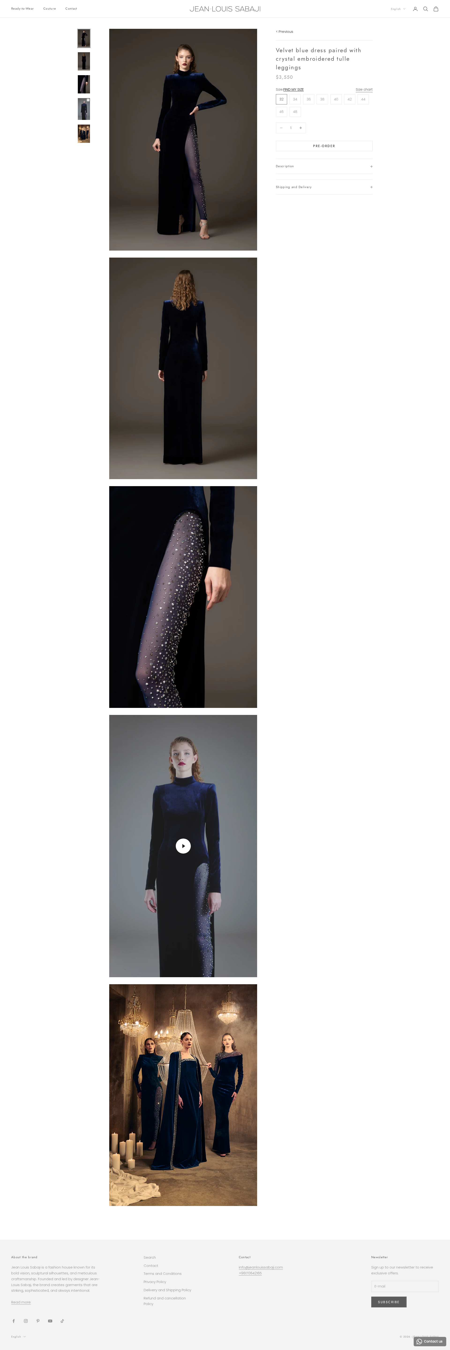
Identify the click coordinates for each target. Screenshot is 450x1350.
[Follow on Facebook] (13, 1321)
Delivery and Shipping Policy (167, 1289)
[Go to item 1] (83, 38)
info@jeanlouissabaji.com (261, 1267)
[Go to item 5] (83, 133)
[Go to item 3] (83, 84)
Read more (21, 1302)
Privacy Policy (155, 1281)
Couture (49, 8)
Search (150, 1257)
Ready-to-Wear (22, 8)
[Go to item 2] (83, 61)
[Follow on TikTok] (62, 1321)
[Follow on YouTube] (50, 1321)
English (396, 9)
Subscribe (389, 1302)
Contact (71, 8)
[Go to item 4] (83, 109)
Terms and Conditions (163, 1273)
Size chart (364, 89)
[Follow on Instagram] (25, 1321)
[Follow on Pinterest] (38, 1321)
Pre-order (324, 146)
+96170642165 (250, 1273)
